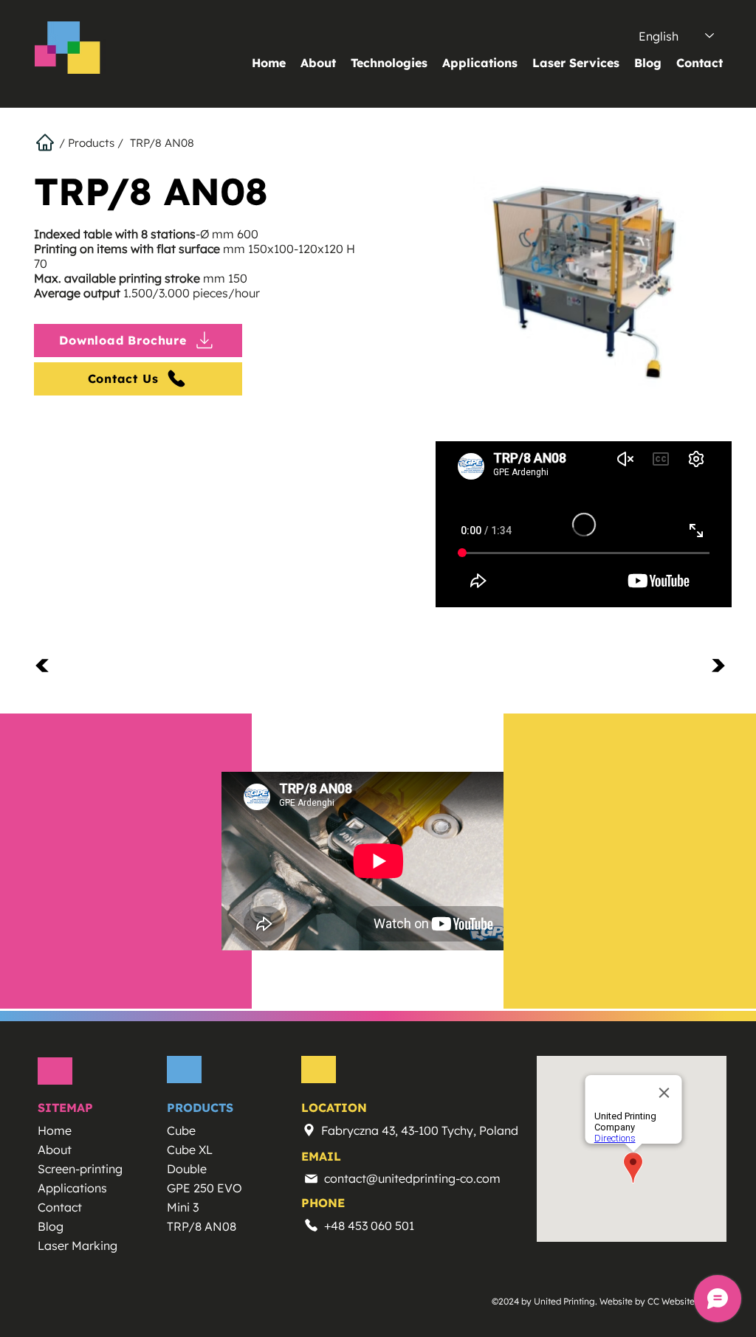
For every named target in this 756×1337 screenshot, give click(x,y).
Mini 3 (183, 1207)
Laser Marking (77, 1245)
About (55, 1149)
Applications (72, 1188)
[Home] (46, 142)
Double (187, 1168)
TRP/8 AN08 (201, 1226)
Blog (50, 1226)
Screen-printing (80, 1168)
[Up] (51, 665)
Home (55, 1130)
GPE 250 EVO (204, 1188)
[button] (389, 63)
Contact (60, 1207)
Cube (181, 1130)
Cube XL (190, 1149)
